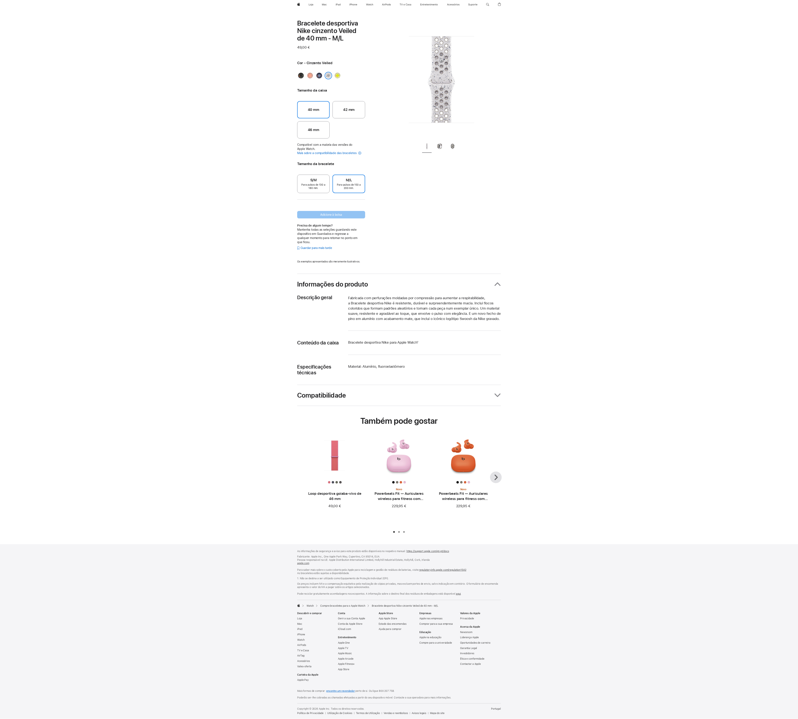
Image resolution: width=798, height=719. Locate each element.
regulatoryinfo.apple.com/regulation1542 (442, 569)
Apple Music (345, 653)
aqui (458, 593)
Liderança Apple (469, 637)
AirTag (300, 655)
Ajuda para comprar (390, 629)
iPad (299, 629)
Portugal (496, 708)
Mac (299, 623)
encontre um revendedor (340, 691)
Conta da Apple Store (350, 623)
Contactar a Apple (470, 664)
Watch (310, 605)
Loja (299, 618)
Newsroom (466, 632)
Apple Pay (303, 680)
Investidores (467, 653)
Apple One (344, 642)
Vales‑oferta (304, 666)
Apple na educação (430, 637)
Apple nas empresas (430, 618)
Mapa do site (437, 713)
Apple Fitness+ (346, 664)
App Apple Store (388, 618)
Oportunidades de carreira (475, 642)
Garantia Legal (468, 648)
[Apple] (298, 605)
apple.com (303, 563)
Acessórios (303, 661)
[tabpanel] (441, 79)
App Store (343, 669)
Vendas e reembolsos (396, 713)
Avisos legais (419, 713)
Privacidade (467, 618)
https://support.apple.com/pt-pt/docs (427, 551)
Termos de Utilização (368, 713)
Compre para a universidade (435, 642)
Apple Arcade (345, 658)
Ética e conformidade (472, 658)
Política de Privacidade (310, 713)
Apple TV (343, 648)
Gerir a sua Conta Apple (351, 618)
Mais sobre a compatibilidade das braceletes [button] (327, 153)
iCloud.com (344, 629)
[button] (487, 4)
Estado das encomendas (392, 623)
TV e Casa (303, 650)
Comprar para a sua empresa (436, 623)
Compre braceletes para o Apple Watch (342, 605)
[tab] (427, 146)
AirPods (301, 645)
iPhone (301, 634)
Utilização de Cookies (339, 713)
